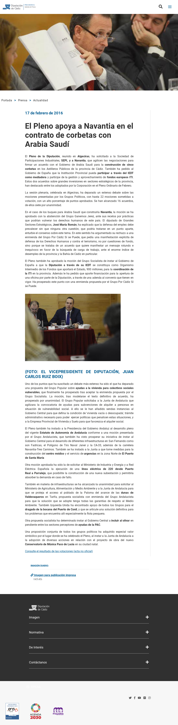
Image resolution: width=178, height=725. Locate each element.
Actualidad (40, 100)
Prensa (22, 100)
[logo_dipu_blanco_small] (89, 608)
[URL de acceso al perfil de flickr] (144, 698)
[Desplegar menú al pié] (147, 617)
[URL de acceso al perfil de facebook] (134, 698)
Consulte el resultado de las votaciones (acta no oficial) (59, 551)
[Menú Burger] (170, 7)
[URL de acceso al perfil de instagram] (149, 698)
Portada (6, 100)
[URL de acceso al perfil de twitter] (130, 698)
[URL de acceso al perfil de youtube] (139, 698)
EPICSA (36, 687)
